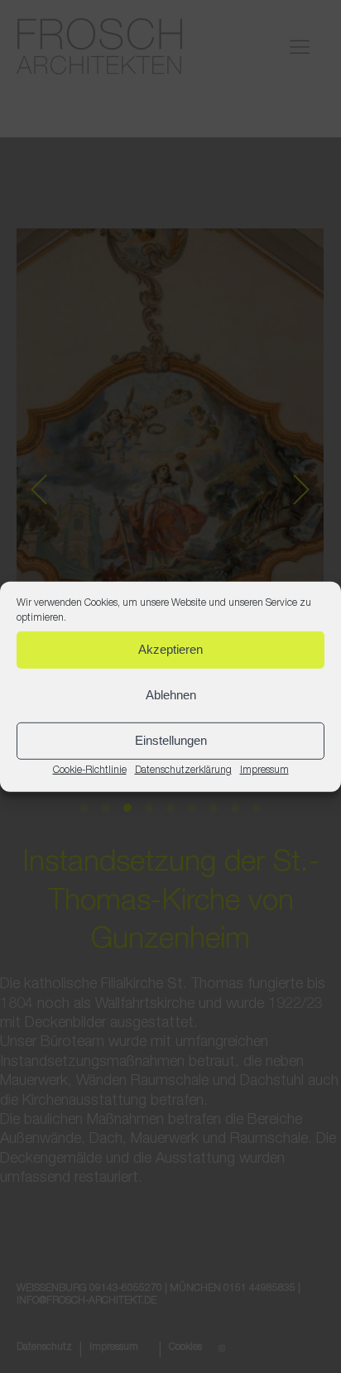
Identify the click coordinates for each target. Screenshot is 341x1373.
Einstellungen (171, 740)
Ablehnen (171, 695)
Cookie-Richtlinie (90, 770)
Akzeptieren (170, 649)
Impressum (264, 770)
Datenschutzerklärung (183, 770)
